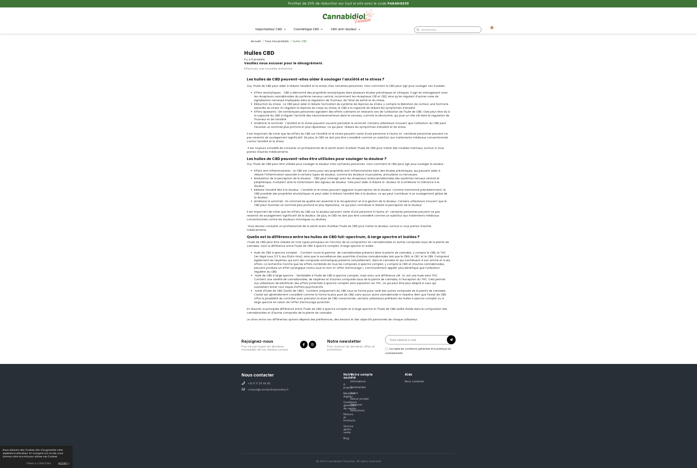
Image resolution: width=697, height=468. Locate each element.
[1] (451, 339)
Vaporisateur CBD (268, 29)
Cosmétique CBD (306, 29)
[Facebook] (304, 344)
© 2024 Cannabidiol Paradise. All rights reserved (348, 461)
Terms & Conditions (38, 463)
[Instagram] (312, 344)
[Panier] (490, 29)
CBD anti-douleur (344, 29)
